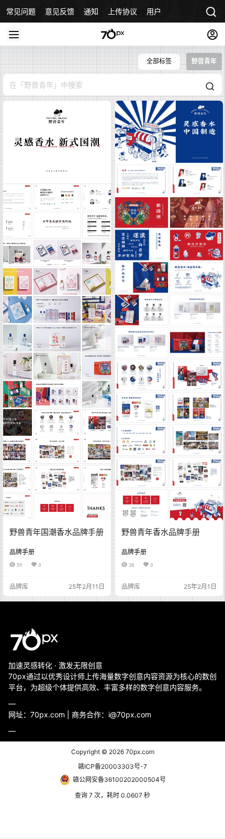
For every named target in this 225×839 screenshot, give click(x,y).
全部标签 (159, 61)
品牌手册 (22, 552)
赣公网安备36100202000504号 (119, 779)
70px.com (139, 752)
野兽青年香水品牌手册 (160, 532)
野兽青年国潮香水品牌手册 (56, 532)
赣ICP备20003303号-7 (112, 766)
